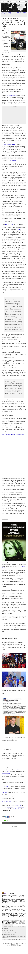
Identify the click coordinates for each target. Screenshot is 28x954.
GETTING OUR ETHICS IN (6, 796)
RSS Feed (13, 944)
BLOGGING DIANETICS (6, 786)
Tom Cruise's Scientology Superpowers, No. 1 (10, 928)
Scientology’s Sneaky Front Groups (8, 930)
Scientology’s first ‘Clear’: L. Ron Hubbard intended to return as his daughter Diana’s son (7, 14)
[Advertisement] (14, 115)
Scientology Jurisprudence (21, 822)
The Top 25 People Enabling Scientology (9, 932)
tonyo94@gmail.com (19, 769)
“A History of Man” (18, 805)
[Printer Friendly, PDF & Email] (6, 820)
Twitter (8, 771)
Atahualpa (19, 945)
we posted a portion (12, 95)
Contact (16, 944)
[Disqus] (14, 874)
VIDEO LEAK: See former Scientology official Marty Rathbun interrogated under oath (21, 14)
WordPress (14, 945)
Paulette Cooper (14, 822)
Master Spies (9, 807)
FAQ (11, 810)
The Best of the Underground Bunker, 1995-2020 (11, 939)
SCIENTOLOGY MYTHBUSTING (7, 801)
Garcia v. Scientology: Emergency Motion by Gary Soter (13, 434)
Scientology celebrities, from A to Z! (8, 934)
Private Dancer (21, 807)
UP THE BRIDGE (5, 792)
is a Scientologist (9, 224)
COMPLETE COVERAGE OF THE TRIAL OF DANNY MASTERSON (14, 926)
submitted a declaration (9, 144)
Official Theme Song (16, 808)
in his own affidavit (11, 160)
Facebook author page (6, 773)
